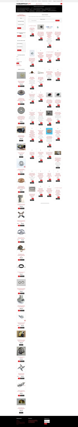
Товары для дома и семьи (39, 11)
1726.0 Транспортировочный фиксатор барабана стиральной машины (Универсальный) (58, 73)
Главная (30, 16)
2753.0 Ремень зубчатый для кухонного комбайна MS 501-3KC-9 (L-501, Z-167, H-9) (49, 190)
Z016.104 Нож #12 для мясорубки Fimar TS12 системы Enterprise (21, 374)
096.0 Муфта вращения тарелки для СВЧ (32, 78)
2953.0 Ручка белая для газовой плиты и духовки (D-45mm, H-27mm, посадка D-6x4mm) (32, 60)
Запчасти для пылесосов (30, 10)
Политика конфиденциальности (20, 423)
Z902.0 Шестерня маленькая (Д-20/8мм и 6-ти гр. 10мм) (58, 113)
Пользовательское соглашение (20, 422)
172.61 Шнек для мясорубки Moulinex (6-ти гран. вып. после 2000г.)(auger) (21, 323)
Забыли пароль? (18, 65)
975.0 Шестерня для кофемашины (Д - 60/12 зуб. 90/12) (32, 95)
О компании (18, 421)
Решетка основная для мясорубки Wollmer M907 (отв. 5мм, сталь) (21, 170)
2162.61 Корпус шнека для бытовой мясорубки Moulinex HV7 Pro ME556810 (21, 306)
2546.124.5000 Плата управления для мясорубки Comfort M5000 (21, 408)
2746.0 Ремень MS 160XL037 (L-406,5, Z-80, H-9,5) (32, 195)
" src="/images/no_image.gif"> (32, 25)
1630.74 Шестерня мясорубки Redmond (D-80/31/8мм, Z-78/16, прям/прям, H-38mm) (58, 160)
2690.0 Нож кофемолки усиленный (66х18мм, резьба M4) (49, 175)
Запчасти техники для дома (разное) (22, 11)
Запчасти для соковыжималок (21, 10)
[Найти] (61, 3)
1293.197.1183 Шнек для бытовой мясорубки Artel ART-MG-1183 (21, 391)
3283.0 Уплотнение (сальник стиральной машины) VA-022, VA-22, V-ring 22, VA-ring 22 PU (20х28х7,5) (40, 34)
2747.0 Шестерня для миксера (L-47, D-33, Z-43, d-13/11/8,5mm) (49, 153)
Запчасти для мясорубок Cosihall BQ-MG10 (32, 29)
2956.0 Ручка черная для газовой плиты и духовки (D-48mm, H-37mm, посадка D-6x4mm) (49, 56)
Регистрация (18, 64)
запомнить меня (19, 61)
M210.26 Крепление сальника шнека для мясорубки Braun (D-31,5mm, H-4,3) (21, 289)
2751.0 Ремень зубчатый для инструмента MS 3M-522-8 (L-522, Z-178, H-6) (58, 175)
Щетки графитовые (32, 11)
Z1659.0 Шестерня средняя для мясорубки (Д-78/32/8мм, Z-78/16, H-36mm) (40, 132)
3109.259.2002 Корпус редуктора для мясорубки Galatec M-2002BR (21, 136)
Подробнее (32, 35)
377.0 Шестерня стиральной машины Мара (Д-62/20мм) (49, 137)
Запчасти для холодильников (52, 10)
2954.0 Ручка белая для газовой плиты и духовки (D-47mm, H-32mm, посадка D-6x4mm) (58, 34)
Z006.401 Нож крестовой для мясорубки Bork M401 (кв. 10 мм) (21, 221)
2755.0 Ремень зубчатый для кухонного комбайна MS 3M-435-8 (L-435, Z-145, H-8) (41, 190)
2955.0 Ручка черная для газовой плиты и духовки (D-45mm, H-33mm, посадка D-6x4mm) (58, 54)
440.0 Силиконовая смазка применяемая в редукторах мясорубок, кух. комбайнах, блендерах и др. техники (49, 35)
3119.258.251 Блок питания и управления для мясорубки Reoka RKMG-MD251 (21, 341)
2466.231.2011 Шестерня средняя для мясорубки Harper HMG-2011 (21, 82)
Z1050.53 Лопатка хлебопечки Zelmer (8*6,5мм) (40, 153)
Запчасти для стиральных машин (41, 10)
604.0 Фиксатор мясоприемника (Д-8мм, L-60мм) (32, 153)
